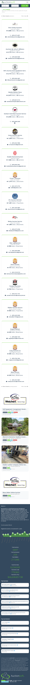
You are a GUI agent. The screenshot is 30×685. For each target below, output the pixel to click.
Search (24, 5)
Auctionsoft (12, 658)
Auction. (17, 675)
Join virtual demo (5, 681)
